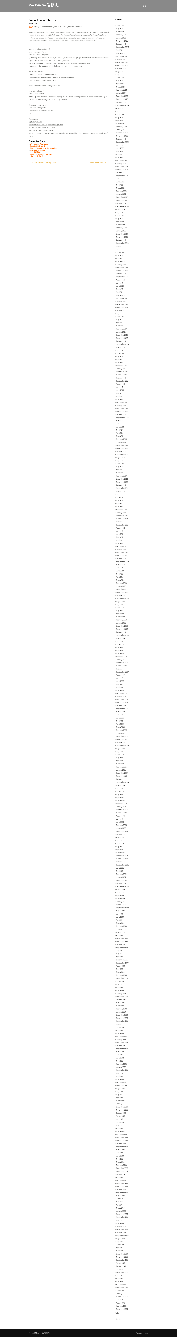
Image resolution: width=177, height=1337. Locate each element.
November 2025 (122, 41)
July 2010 (119, 568)
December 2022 (122, 133)
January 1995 (121, 993)
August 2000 (120, 889)
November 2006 (122, 702)
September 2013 (122, 454)
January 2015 (121, 405)
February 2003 (121, 825)
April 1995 (119, 987)
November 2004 (122, 776)
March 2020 (120, 225)
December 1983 (122, 1254)
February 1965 (121, 1306)
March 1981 (120, 1281)
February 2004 (121, 804)
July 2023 (119, 111)
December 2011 (122, 516)
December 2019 (122, 234)
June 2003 (120, 822)
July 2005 (119, 751)
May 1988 (119, 1159)
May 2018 (119, 289)
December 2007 (122, 663)
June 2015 (120, 390)
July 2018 (119, 283)
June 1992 (120, 1058)
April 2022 (120, 154)
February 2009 (121, 620)
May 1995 (119, 984)
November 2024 (122, 65)
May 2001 (119, 871)
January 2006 (121, 733)
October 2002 (121, 834)
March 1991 (120, 1079)
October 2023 (121, 102)
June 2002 (120, 843)
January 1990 (121, 1104)
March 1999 (120, 923)
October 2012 (121, 485)
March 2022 (120, 157)
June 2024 (120, 78)
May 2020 (119, 218)
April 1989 (120, 1128)
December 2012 (122, 479)
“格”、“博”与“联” (37, 156)
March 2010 (120, 580)
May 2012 (119, 500)
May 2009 (119, 611)
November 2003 (122, 813)
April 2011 (119, 540)
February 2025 (121, 56)
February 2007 (121, 693)
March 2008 (120, 653)
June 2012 (120, 497)
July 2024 (119, 75)
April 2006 (120, 724)
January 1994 (121, 1012)
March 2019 (120, 261)
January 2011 (121, 549)
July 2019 (119, 249)
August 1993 (120, 1024)
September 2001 (122, 865)
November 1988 (122, 1140)
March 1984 (120, 1251)
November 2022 (122, 136)
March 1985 (120, 1223)
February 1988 (121, 1165)
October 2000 (121, 883)
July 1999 (119, 914)
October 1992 (121, 1045)
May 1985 (119, 1220)
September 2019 (122, 243)
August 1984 (120, 1238)
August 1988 (120, 1150)
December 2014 (122, 408)
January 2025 (121, 59)
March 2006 (120, 727)
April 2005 (120, 761)
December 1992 (122, 1042)
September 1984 (122, 1235)
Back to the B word (37, 146)
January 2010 (121, 586)
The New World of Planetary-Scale (42, 163)
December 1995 (122, 978)
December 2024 (122, 62)
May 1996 (119, 969)
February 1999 (121, 926)
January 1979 (121, 1294)
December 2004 (122, 773)
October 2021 (121, 173)
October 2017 (121, 310)
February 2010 (121, 583)
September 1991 (122, 1070)
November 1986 (122, 1186)
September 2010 (122, 562)
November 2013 (122, 448)
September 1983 (122, 1260)
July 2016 (119, 350)
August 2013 (120, 457)
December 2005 (122, 736)
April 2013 (119, 470)
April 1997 (120, 957)
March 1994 (120, 1006)
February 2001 (121, 874)
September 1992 (122, 1049)
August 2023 (120, 108)
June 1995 (120, 981)
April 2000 (120, 895)
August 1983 (120, 1263)
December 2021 (122, 166)
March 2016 (120, 362)
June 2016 (120, 353)
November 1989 (122, 1110)
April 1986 (120, 1205)
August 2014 (120, 421)
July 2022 (119, 145)
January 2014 (121, 442)
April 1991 (119, 1076)
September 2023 (122, 105)
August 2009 (120, 601)
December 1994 (122, 996)
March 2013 (120, 473)
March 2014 (120, 436)
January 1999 (121, 929)
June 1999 (120, 917)
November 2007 (122, 666)
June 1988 (120, 1156)
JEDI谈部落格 (35, 152)
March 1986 (120, 1208)
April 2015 (119, 396)
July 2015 (119, 387)
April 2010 (120, 577)
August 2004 (120, 785)
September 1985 (122, 1217)
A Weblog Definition (37, 150)
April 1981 (119, 1278)
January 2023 (121, 130)
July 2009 (119, 604)
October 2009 (121, 595)
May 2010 (119, 574)
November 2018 (122, 271)
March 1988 (120, 1162)
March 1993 (120, 1033)
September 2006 (122, 709)
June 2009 (120, 607)
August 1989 (120, 1116)
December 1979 (122, 1287)
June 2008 (120, 644)
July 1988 (119, 1153)
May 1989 (119, 1125)
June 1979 (120, 1291)
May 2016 (119, 356)
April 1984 (120, 1248)
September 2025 (122, 47)
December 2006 (122, 699)
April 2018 (120, 292)
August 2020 (120, 209)
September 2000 (122, 886)
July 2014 (119, 424)
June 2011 (120, 534)
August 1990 (120, 1088)
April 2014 (120, 433)
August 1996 (120, 966)
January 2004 (121, 807)
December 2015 (122, 372)
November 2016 (122, 338)
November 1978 (122, 1297)
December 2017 (122, 304)
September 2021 (122, 176)
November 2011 (122, 519)
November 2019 (122, 237)
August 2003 (120, 816)
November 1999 (122, 905)
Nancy (31, 27)
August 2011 (120, 528)
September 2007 (122, 672)
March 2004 (120, 800)
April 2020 (120, 222)
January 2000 (121, 902)
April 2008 (120, 650)
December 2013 (122, 445)
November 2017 (122, 307)
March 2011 (120, 543)
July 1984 (119, 1242)
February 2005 (121, 767)
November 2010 (122, 555)
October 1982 (121, 1266)
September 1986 (122, 1193)
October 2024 (121, 68)
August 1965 (120, 1303)
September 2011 (122, 525)
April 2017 (120, 323)
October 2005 (121, 742)
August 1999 (120, 911)
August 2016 (120, 347)
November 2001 (122, 859)
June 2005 (120, 754)
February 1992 (121, 1064)
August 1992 (120, 1052)
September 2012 (122, 488)
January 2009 (121, 623)
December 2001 (122, 856)
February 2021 (121, 191)
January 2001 (121, 877)
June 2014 (120, 427)
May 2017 (119, 320)
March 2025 (120, 53)
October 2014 (121, 415)
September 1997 (122, 947)
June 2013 (120, 464)
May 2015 (119, 393)
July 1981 (119, 1275)
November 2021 (122, 169)
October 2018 (121, 274)
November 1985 (122, 1214)
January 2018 (121, 301)
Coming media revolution (99, 163)
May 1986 (119, 1202)
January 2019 (121, 264)
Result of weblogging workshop (42, 154)
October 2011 (121, 522)
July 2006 (119, 715)
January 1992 (121, 1067)
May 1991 (119, 1073)
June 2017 (120, 316)
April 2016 (120, 359)
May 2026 (119, 29)
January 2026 (121, 38)
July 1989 (119, 1119)
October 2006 (121, 705)
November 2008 (122, 629)
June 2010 (120, 571)
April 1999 (120, 920)
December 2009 (122, 589)
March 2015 (120, 399)
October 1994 (121, 1000)
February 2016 (121, 365)
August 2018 (120, 280)
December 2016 (122, 335)
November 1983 (122, 1257)
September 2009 (122, 598)
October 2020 (121, 203)
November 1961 (122, 1309)
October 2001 (121, 862)
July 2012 (119, 494)
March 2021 (120, 188)
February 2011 (121, 546)
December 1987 (122, 1168)
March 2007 (120, 690)
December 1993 (122, 1015)
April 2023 (120, 120)
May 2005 (119, 758)
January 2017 (121, 332)
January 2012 (121, 513)
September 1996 (122, 963)
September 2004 (122, 782)
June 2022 (120, 148)
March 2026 (120, 32)
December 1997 (122, 938)
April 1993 (119, 1030)
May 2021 (119, 185)
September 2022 (122, 142)
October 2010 (121, 558)
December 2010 (122, 552)
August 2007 (120, 675)
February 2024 (121, 90)
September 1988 (122, 1147)
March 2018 (120, 295)
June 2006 (120, 718)
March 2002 (120, 853)
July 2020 (119, 212)
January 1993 (121, 1039)
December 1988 (122, 1137)
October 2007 (121, 669)
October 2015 (121, 378)
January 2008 (121, 660)
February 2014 (121, 439)
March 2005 (120, 764)
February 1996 (121, 975)
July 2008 (119, 641)
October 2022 (121, 139)
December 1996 (122, 960)
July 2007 (119, 678)
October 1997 (121, 944)
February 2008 (121, 656)
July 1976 (119, 1300)
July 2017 (119, 313)
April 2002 (120, 849)
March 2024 (120, 87)
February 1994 (121, 1009)
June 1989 (120, 1122)
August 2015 (120, 384)
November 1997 (122, 941)
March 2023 (120, 124)
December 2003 (122, 810)
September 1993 (122, 1021)
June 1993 (120, 1027)
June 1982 (120, 1269)
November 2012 (122, 482)
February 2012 (121, 509)
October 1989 (121, 1113)
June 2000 (120, 892)
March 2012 (120, 506)
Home (144, 6)
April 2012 (120, 503)
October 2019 (121, 240)
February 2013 (121, 476)
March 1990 (120, 1101)
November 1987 (122, 1171)
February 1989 (121, 1134)
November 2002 (122, 831)
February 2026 (121, 35)
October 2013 (121, 451)
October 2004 (121, 779)
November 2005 (122, 739)
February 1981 (121, 1284)
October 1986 (121, 1189)
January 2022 (121, 163)
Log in (118, 1319)
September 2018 (122, 277)
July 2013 (119, 460)
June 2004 (120, 791)
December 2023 (122, 96)
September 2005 (122, 745)
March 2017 (120, 326)
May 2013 (119, 467)
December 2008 (122, 626)
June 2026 (120, 26)
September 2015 (122, 381)
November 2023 (122, 99)
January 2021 (121, 194)
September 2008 (122, 635)
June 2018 (120, 286)
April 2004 (120, 797)
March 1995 (120, 990)
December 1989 (122, 1107)
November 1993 (122, 1018)
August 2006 (120, 712)
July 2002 (119, 840)
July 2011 (119, 531)
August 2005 (120, 748)
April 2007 (120, 687)
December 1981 (122, 1272)
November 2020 (122, 200)
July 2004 (119, 788)
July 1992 (119, 1055)
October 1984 (121, 1232)
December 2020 (122, 197)
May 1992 (119, 1061)
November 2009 (122, 592)
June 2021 (120, 182)
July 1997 (119, 951)
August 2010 (120, 565)
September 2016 (122, 344)
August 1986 (120, 1196)
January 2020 (121, 231)
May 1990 (119, 1094)
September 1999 (122, 908)
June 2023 (120, 114)
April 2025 (120, 50)
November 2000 (122, 880)
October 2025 (121, 44)
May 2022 (119, 151)
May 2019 (119, 255)
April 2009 (120, 614)
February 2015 (121, 402)
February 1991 (121, 1082)
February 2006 (121, 730)
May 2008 (119, 647)
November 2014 (122, 411)
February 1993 (121, 1036)
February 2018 (121, 298)
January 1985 (121, 1226)
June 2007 (120, 681)
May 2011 (119, 537)
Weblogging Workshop (39, 144)
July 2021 (119, 179)
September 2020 (122, 206)
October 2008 (121, 632)
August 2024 (120, 71)
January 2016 (121, 369)
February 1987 (121, 1180)
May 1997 (119, 954)
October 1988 (121, 1143)
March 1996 (120, 972)
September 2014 (122, 418)
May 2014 (119, 430)
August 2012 (120, 491)
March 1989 (120, 1131)
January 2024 (121, 93)
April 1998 (120, 935)
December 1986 (122, 1183)
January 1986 (121, 1211)
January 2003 (121, 828)
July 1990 (119, 1091)
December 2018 (122, 267)
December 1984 (122, 1229)
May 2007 (119, 684)
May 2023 (119, 117)
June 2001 (120, 868)
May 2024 (119, 81)
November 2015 (122, 375)
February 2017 (121, 329)
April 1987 (120, 1177)
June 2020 (120, 215)
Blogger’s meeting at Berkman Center (44, 148)
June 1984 (120, 1245)
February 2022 (121, 160)
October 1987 (121, 1174)
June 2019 (120, 252)
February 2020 (121, 228)
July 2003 (119, 819)
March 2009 (120, 617)
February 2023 (121, 127)
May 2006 (119, 721)
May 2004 (119, 794)
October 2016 (121, 341)
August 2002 (120, 837)
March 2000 (120, 898)
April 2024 (120, 84)
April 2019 (120, 258)
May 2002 (119, 846)
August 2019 (120, 246)
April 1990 (120, 1098)
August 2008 (120, 638)
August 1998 (120, 932)
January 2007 (121, 696)
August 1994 (120, 1003)
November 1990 (122, 1085)
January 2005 (121, 770)
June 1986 (120, 1199)
